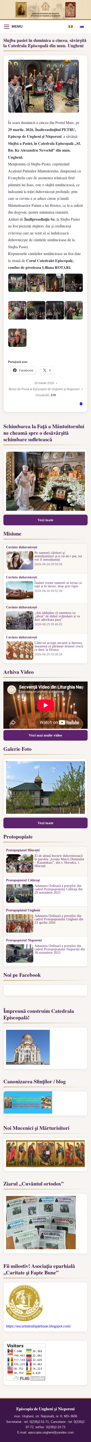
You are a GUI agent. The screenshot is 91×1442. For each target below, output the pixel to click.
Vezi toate (45, 520)
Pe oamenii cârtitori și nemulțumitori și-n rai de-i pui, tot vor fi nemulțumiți (58, 556)
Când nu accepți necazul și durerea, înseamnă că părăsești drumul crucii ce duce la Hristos (58, 646)
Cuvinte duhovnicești (21, 547)
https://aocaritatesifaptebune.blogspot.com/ (38, 1326)
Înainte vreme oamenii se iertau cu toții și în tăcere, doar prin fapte (58, 584)
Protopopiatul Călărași (23, 880)
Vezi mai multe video (45, 735)
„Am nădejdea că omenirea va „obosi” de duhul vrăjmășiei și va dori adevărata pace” (57, 616)
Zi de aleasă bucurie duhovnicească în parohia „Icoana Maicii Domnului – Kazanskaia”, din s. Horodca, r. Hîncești (59, 861)
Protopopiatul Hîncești (23, 850)
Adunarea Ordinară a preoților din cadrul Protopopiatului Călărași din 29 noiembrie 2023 (58, 889)
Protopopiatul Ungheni (23, 910)
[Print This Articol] (81, 404)
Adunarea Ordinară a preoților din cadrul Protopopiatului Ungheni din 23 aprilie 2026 (58, 919)
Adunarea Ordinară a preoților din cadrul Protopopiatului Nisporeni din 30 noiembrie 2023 (59, 949)
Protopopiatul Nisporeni (24, 940)
